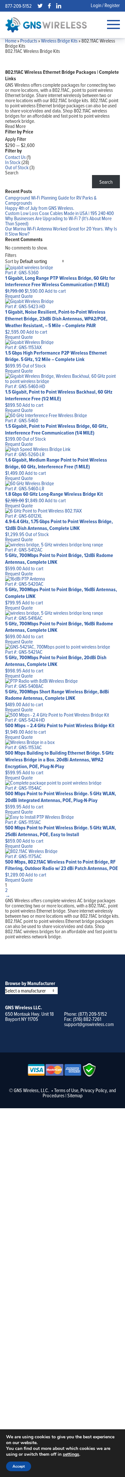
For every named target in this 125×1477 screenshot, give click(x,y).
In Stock (13, 162)
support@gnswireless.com (89, 1024)
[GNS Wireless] (46, 25)
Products (28, 40)
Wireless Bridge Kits (59, 40)
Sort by (12, 261)
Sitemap (75, 1095)
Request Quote (19, 295)
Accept (19, 1466)
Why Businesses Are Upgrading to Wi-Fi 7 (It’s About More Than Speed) (58, 221)
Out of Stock (17, 167)
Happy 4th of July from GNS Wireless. (39, 207)
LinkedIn (58, 6)
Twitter (40, 6)
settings (71, 1454)
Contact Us (15, 157)
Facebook (49, 6)
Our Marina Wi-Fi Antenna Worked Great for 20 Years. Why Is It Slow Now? (61, 231)
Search (11, 172)
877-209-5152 (18, 5)
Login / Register (105, 5)
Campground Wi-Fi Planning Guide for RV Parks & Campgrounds (50, 200)
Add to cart (55, 290)
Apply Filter (15, 138)
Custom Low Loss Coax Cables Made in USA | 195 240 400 (59, 213)
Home (10, 40)
